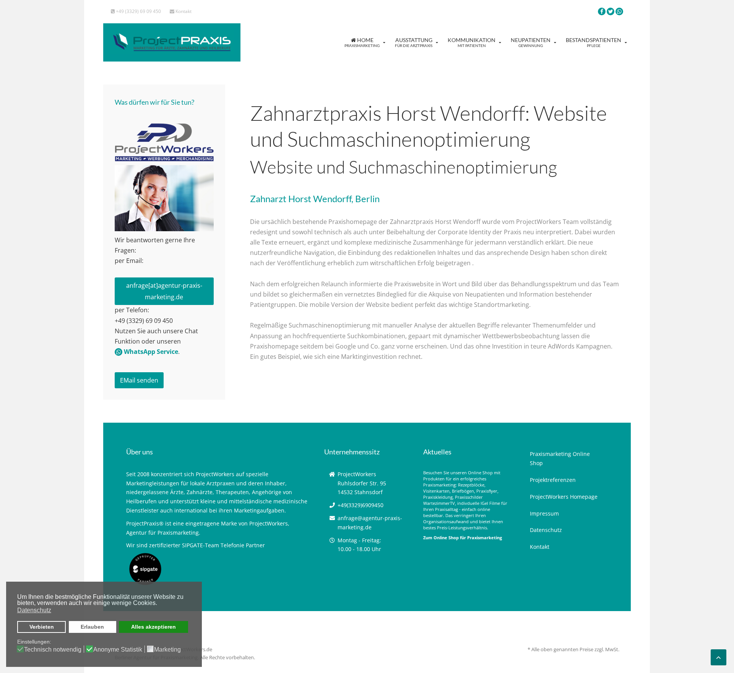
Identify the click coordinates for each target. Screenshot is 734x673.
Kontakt (183, 11)
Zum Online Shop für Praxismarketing (462, 537)
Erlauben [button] (92, 627)
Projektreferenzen (553, 479)
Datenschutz (546, 530)
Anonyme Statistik (117, 650)
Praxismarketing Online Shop (560, 458)
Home (362, 42)
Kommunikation (471, 42)
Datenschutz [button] (34, 610)
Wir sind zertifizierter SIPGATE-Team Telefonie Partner (195, 545)
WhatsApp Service (150, 351)
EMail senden (139, 380)
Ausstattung (413, 42)
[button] (159, 604)
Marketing (167, 650)
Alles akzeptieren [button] (153, 627)
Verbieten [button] (41, 627)
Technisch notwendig (52, 650)
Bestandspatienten (593, 42)
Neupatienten (530, 42)
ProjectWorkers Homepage (564, 496)
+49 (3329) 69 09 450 (138, 11)
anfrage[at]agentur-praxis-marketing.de (164, 291)
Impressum (544, 513)
